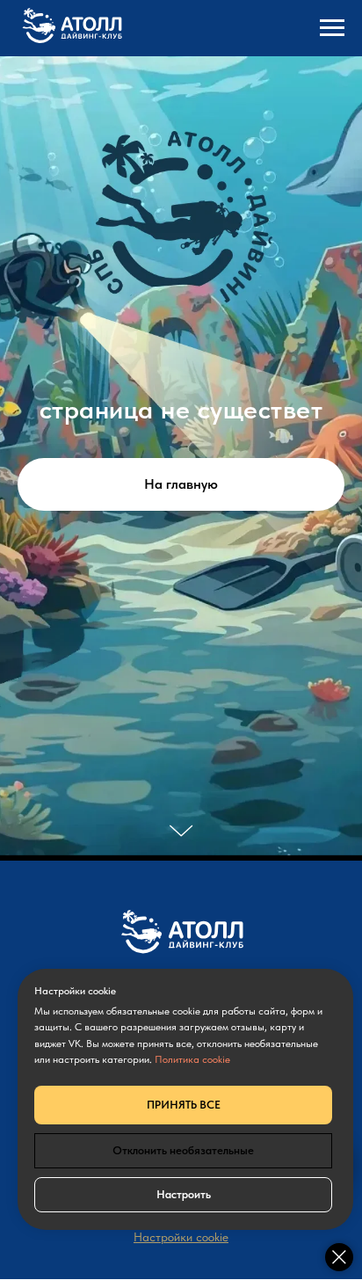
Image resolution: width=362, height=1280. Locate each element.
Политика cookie (192, 1059)
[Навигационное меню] (332, 28)
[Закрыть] (339, 1257)
